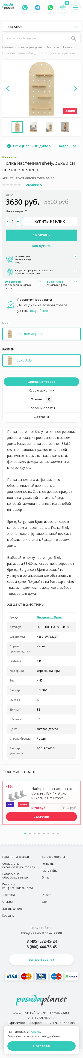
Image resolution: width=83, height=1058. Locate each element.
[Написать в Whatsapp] (50, 7)
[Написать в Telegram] (37, 7)
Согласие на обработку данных (15, 875)
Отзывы (40, 399)
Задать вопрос (12, 908)
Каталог (15, 27)
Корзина (8, 915)
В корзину (41, 235)
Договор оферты (53, 856)
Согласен (41, 1046)
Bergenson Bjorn (49, 617)
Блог (45, 901)
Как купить (41, 246)
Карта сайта (50, 870)
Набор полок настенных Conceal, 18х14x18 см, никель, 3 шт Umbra (51, 793)
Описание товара (41, 381)
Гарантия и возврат (15, 856)
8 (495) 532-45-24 (42, 941)
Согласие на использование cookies (18, 865)
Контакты (48, 863)
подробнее (38, 311)
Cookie (35, 1031)
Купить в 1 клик (49, 221)
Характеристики (41, 390)
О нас (45, 877)
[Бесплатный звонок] (25, 7)
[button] (25, 833)
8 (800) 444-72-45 (42, 946)
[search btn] (73, 38)
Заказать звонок (41, 959)
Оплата (46, 895)
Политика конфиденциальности (17, 886)
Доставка (41, 416)
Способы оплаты (41, 408)
